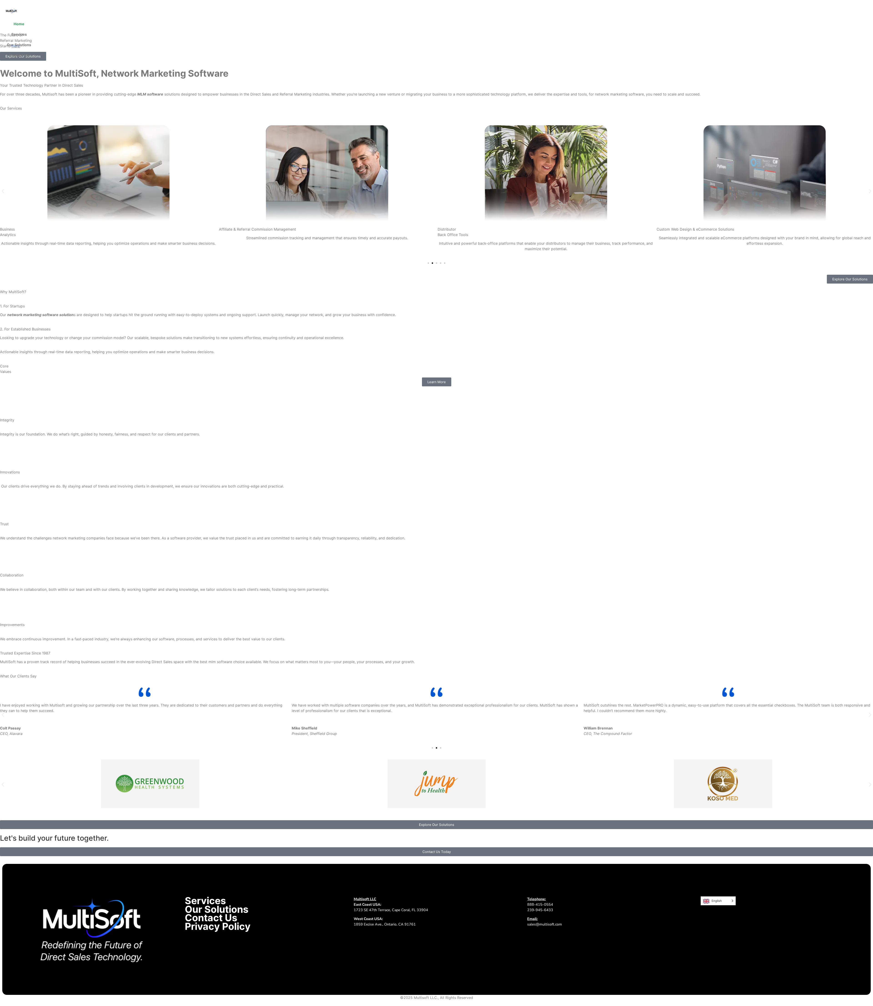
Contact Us (19, 55)
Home (19, 24)
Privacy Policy (218, 926)
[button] (3, 191)
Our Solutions (19, 45)
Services (19, 34)
